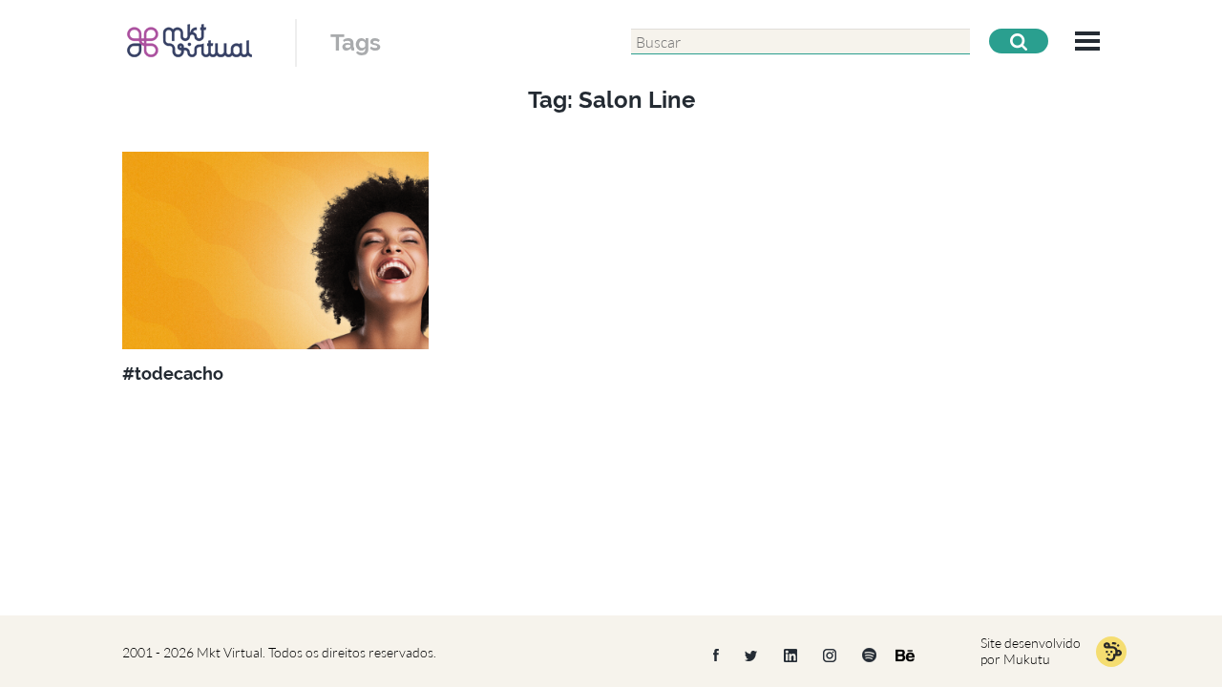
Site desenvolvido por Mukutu (1030, 651)
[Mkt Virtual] (189, 40)
